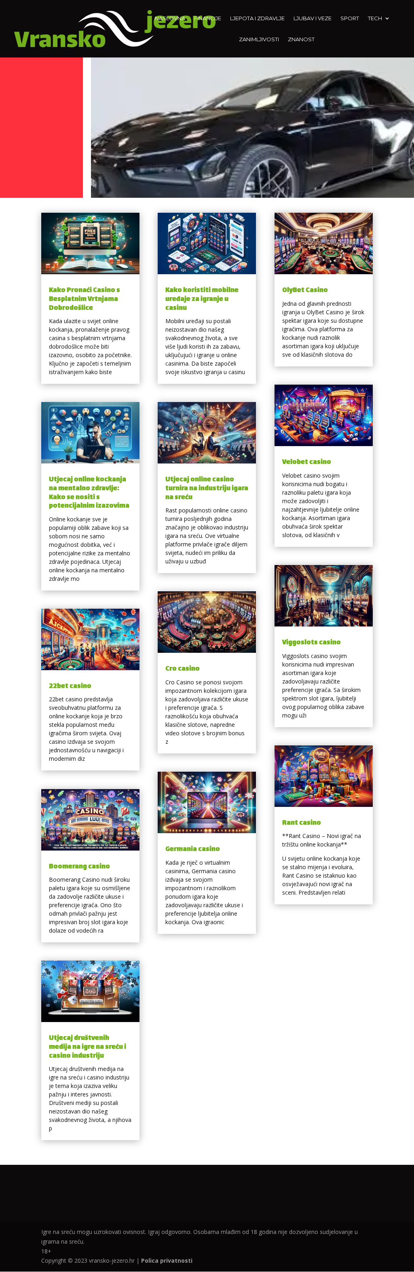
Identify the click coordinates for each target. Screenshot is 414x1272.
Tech (375, 18)
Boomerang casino (79, 867)
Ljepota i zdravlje (257, 18)
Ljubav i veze (313, 18)
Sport (349, 18)
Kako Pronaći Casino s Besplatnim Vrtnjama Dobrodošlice (84, 299)
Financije (207, 18)
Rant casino (301, 823)
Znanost (301, 39)
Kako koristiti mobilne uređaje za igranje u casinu (202, 299)
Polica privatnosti (166, 1260)
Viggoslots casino (311, 643)
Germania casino (192, 849)
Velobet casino (306, 462)
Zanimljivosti (259, 39)
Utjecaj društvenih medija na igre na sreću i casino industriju (87, 1047)
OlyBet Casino (305, 290)
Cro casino (182, 669)
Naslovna (170, 18)
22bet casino (70, 686)
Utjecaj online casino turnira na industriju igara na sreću (206, 488)
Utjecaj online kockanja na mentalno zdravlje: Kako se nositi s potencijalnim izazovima (89, 493)
